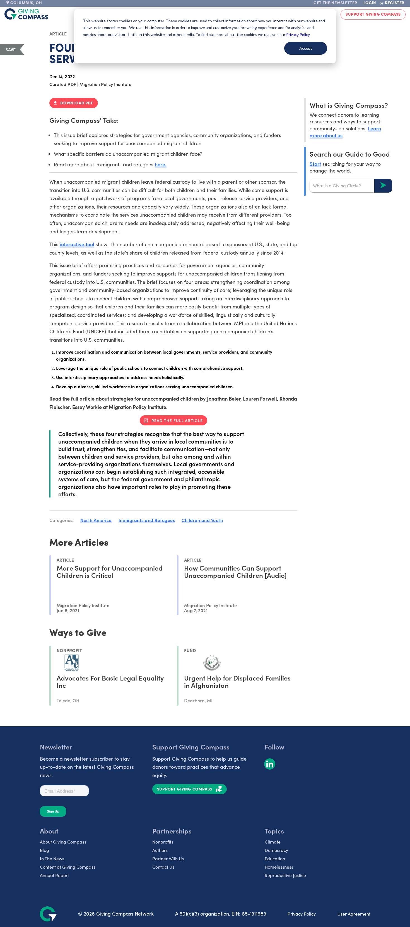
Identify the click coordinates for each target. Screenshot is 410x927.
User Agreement (353, 914)
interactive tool (77, 244)
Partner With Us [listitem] (168, 858)
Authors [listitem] (160, 850)
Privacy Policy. (298, 34)
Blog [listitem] (44, 850)
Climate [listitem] (273, 842)
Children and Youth (202, 520)
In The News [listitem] (52, 858)
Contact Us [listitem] (163, 867)
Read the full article (177, 420)
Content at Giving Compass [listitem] (67, 867)
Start (315, 163)
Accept (305, 48)
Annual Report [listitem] (54, 875)
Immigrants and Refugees (147, 520)
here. (161, 164)
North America (96, 520)
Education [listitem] (275, 858)
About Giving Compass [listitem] (63, 842)
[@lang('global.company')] (26, 14)
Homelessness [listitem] (279, 867)
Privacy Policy (302, 914)
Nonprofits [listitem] (162, 842)
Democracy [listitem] (276, 850)
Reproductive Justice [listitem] (285, 875)
